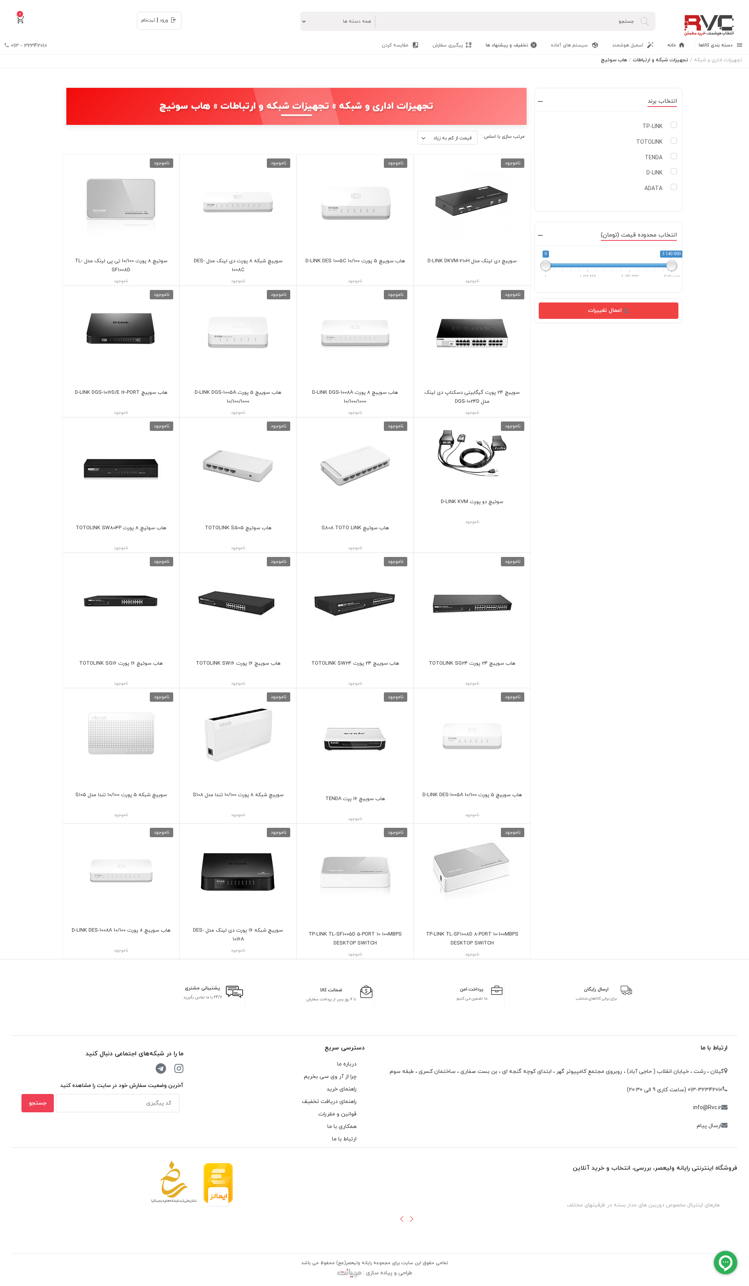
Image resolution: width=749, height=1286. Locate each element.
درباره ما (347, 1064)
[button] (402, 1219)
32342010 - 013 (28, 46)
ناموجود (512, 163)
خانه (671, 45)
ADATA (653, 188)
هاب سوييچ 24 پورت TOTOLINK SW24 (355, 663)
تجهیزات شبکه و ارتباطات (660, 60)
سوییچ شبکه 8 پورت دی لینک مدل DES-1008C (238, 266)
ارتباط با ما (714, 1048)
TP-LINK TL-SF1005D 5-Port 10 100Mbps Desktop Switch (355, 939)
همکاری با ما (342, 1126)
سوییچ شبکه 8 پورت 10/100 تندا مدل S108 (238, 795)
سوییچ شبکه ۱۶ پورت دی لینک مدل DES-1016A (238, 935)
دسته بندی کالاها (716, 45)
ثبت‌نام (148, 20)
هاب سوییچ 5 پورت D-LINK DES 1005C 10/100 (355, 261)
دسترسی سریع (345, 1048)
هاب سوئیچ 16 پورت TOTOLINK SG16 (121, 663)
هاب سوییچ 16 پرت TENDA (355, 798)
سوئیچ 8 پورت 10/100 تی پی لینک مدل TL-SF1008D (121, 266)
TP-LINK (652, 126)
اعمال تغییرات (605, 310)
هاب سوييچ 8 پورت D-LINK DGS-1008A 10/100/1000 (355, 397)
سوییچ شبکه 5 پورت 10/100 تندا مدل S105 (121, 795)
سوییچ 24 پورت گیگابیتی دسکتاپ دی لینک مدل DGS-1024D (472, 397)
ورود (164, 20)
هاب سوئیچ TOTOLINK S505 (238, 528)
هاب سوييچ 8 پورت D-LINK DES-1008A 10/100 (121, 930)
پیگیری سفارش (448, 45)
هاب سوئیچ (614, 60)
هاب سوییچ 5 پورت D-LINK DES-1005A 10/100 (472, 795)
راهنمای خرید (342, 1089)
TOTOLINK (649, 142)
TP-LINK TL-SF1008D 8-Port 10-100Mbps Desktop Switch (472, 939)
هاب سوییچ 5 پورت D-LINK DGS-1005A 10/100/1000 (238, 397)
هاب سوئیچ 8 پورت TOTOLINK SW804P (121, 528)
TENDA (653, 158)
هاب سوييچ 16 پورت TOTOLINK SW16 (238, 663)
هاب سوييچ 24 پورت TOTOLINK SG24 (472, 663)
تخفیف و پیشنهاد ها (507, 45)
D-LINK (654, 173)
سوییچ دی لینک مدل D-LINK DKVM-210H (472, 261)
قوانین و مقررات (337, 1114)
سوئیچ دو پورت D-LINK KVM (472, 501)
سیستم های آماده (570, 45)
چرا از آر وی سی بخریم (330, 1076)
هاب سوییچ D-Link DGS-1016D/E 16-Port (121, 392)
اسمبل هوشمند (628, 45)
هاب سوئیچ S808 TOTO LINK (355, 528)
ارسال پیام (709, 1125)
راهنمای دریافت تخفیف (329, 1101)
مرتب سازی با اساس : (503, 136)
